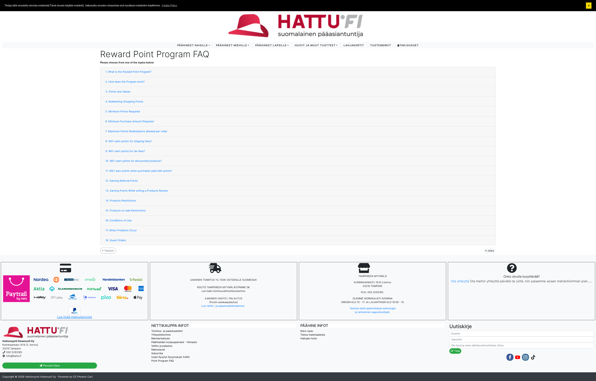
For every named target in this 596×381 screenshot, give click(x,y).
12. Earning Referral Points (121, 180)
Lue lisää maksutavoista (74, 317)
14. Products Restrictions (120, 200)
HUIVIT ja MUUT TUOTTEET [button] (315, 45)
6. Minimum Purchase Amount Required (129, 121)
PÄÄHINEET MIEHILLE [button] (231, 45)
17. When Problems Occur (121, 230)
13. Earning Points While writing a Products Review (136, 190)
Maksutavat (158, 349)
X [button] (588, 5)
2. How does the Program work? (124, 81)
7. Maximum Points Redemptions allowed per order (136, 131)
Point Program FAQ (162, 360)
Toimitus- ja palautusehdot (167, 330)
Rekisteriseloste (160, 338)
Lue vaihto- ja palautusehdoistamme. (223, 305)
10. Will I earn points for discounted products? (133, 160)
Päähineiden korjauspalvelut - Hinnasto (174, 342)
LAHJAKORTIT (354, 45)
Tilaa (456, 350)
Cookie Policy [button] (169, 5)
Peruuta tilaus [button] (51, 365)
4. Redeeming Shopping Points (124, 101)
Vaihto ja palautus (161, 345)
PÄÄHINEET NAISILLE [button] (192, 45)
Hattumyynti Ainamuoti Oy (40, 376)
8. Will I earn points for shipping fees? (128, 141)
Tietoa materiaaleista (312, 334)
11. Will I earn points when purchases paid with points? (138, 170)
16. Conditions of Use (118, 220)
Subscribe (157, 353)
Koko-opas (306, 330)
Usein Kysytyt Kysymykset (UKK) (170, 357)
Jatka (490, 250)
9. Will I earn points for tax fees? (125, 151)
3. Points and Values (118, 91)
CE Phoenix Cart (83, 376)
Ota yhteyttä (460, 281)
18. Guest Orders (115, 240)
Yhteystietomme (161, 334)
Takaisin (108, 250)
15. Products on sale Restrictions (125, 210)
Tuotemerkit (380, 45)
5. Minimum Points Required (122, 111)
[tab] (298, 72)
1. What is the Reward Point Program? (128, 71)
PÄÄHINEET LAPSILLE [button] (271, 45)
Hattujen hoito (308, 338)
